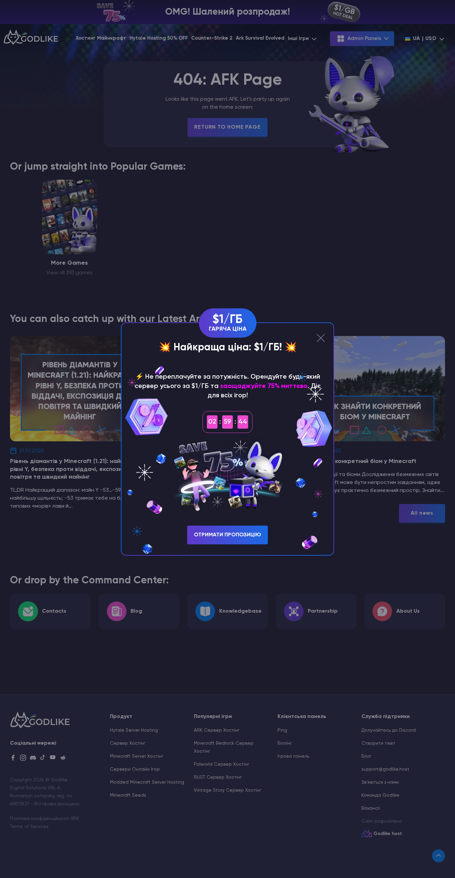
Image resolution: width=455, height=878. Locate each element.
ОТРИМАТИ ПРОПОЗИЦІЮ (227, 535)
